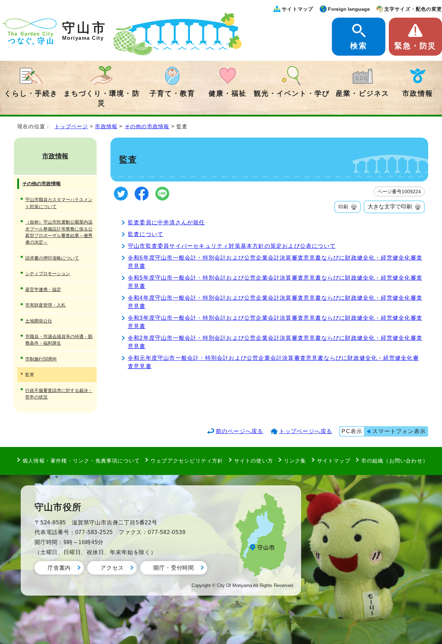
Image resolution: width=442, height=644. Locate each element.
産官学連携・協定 (43, 289)
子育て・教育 (172, 93)
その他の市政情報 (147, 126)
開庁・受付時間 (173, 568)
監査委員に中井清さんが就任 (166, 222)
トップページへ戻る (306, 431)
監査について (145, 234)
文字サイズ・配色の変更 (413, 9)
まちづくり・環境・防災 (102, 98)
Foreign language (349, 9)
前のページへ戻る (239, 431)
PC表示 (352, 431)
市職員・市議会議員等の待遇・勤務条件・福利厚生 (59, 340)
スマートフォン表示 (399, 431)
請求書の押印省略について (52, 258)
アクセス (112, 568)
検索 (358, 45)
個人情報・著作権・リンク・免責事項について (81, 461)
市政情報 (417, 93)
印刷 (343, 206)
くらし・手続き (30, 93)
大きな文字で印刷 (390, 206)
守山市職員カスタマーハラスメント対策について (59, 203)
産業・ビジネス (362, 93)
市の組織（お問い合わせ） (394, 461)
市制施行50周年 (41, 359)
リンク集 (295, 461)
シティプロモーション (47, 273)
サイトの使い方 (253, 461)
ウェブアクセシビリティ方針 (187, 461)
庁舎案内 (59, 568)
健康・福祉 (228, 93)
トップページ (71, 126)
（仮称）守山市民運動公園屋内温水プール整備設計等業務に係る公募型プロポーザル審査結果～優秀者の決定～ (59, 232)
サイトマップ (297, 9)
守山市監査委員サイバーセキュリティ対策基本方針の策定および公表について (232, 246)
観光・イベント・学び (292, 93)
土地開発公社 (38, 321)
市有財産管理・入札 (45, 305)
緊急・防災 (415, 45)
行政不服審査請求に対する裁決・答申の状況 (59, 394)
